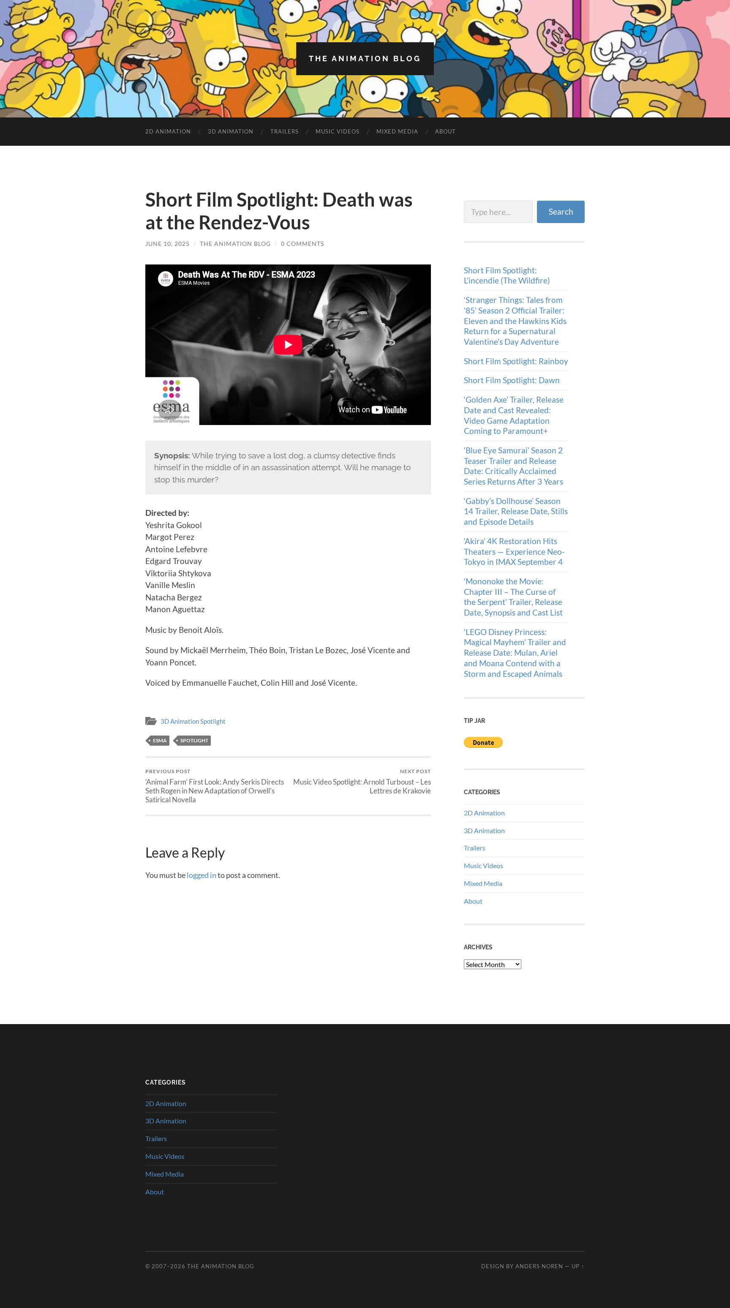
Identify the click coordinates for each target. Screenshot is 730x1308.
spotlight (194, 740)
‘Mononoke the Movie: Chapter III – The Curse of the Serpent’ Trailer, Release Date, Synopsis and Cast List (513, 596)
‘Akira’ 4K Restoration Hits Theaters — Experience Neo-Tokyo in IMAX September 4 (514, 551)
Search (561, 211)
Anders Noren (539, 1266)
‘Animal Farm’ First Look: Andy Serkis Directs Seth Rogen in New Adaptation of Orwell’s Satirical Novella (214, 786)
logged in (201, 875)
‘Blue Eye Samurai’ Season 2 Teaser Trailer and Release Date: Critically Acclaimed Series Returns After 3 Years (513, 465)
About (445, 131)
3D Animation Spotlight (193, 721)
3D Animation (230, 131)
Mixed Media (397, 131)
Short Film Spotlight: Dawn (512, 380)
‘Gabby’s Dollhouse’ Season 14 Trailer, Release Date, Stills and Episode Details (516, 511)
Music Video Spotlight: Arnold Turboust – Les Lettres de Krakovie (362, 781)
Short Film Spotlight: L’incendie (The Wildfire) (507, 275)
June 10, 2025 (167, 243)
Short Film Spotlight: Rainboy (516, 361)
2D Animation (168, 131)
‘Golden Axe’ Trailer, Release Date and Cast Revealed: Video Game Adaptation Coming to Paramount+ (514, 415)
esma (160, 740)
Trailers (284, 131)
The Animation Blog (365, 58)
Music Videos (338, 131)
